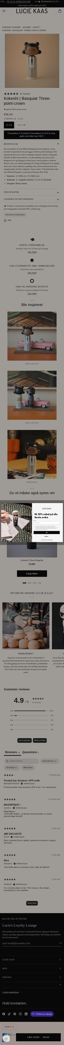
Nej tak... (47, 536)
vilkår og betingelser (44, 539)
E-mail (35, 520)
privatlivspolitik (50, 539)
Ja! (47, 532)
